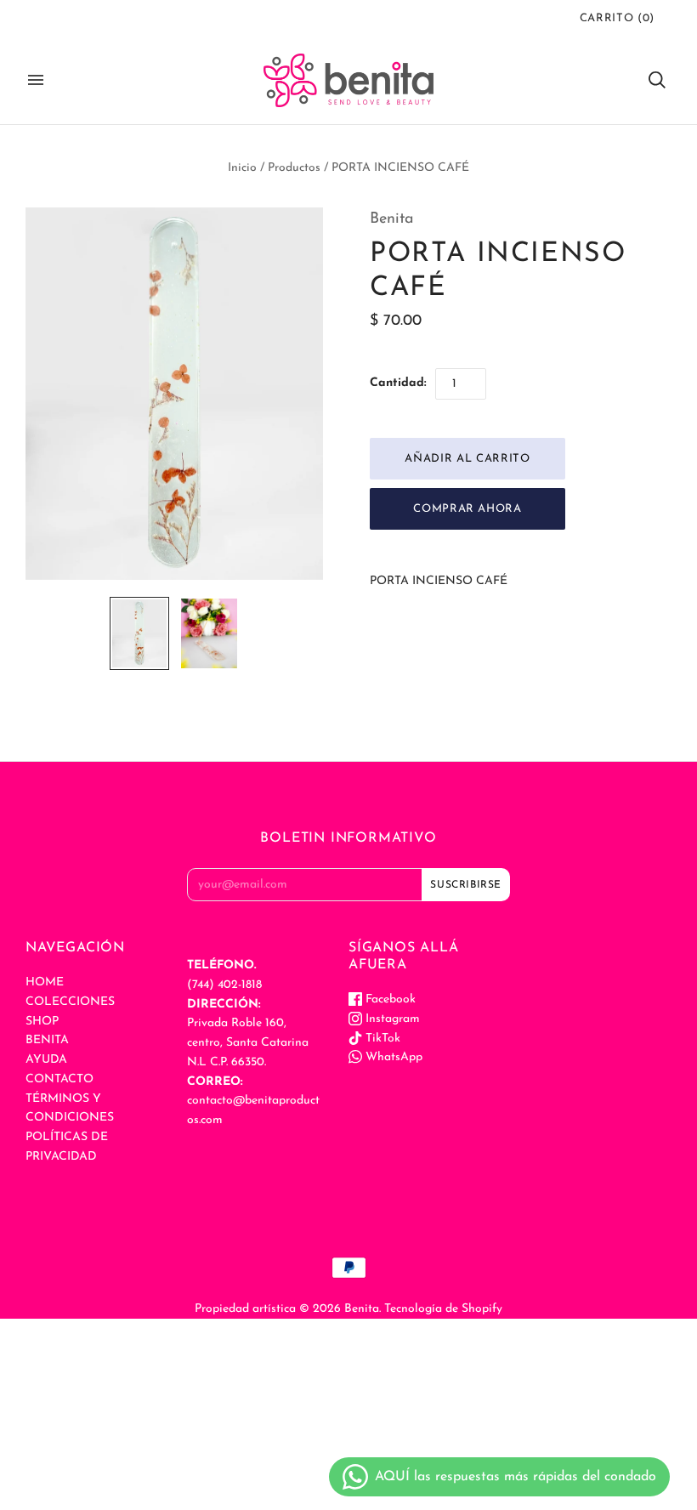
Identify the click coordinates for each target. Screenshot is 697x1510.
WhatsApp (392, 1057)
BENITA (47, 1040)
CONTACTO (60, 1079)
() (617, 18)
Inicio (242, 168)
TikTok (381, 1038)
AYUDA (46, 1059)
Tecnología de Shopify (443, 1309)
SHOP (42, 1021)
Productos (294, 168)
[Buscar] (657, 79)
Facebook (389, 999)
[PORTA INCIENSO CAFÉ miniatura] (139, 633)
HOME (45, 982)
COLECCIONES (70, 1002)
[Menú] (36, 80)
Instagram (391, 1019)
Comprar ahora (467, 508)
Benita (392, 219)
